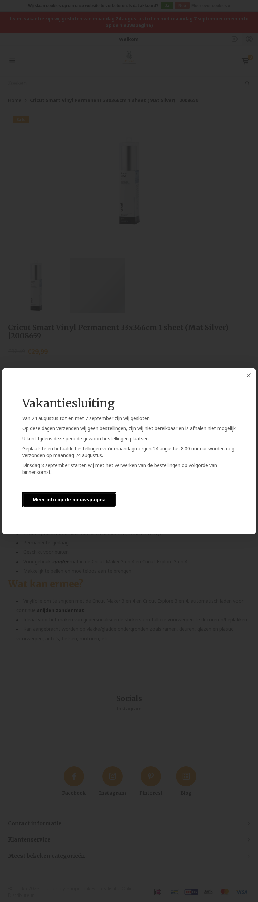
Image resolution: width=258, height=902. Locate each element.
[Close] (248, 375)
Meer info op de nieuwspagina (69, 499)
